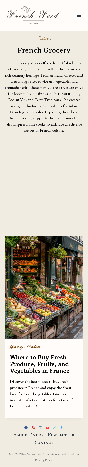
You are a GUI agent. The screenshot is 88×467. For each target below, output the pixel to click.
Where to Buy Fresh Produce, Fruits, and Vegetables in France (39, 364)
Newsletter (61, 435)
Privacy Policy (43, 460)
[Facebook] (26, 428)
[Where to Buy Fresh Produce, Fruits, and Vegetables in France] (44, 287)
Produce (33, 347)
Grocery (16, 347)
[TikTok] (55, 428)
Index (37, 435)
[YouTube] (47, 428)
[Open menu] (79, 15)
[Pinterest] (33, 428)
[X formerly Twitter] (62, 428)
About (20, 435)
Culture (43, 38)
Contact (44, 443)
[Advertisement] (44, 185)
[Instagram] (40, 428)
